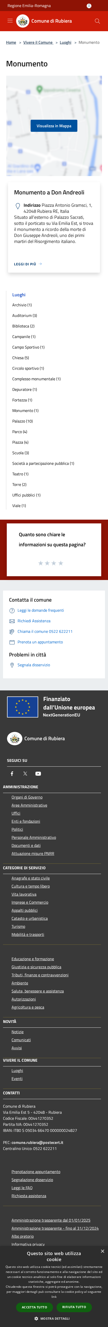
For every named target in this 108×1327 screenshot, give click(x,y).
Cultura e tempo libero (31, 886)
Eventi (17, 1078)
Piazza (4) (20, 442)
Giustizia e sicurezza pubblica (36, 967)
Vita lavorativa (24, 894)
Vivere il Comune (38, 42)
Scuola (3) (20, 453)
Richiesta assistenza (29, 1196)
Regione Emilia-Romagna (29, 6)
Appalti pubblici (25, 910)
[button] (54, 1318)
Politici (17, 829)
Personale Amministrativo (34, 837)
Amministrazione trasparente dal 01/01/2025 (51, 1220)
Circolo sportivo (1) (28, 368)
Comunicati (21, 1040)
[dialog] (54, 1286)
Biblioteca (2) (23, 326)
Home (11, 42)
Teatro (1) (20, 474)
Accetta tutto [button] (34, 1307)
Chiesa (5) (20, 358)
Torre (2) (19, 484)
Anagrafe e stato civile (31, 878)
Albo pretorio (23, 1236)
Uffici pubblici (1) (26, 495)
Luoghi (65, 42)
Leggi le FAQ (22, 1188)
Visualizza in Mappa (54, 126)
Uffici (16, 813)
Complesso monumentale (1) (36, 379)
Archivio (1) (22, 305)
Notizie (18, 1032)
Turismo (18, 926)
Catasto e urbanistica (30, 918)
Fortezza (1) (22, 400)
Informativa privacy (28, 1244)
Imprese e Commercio (30, 902)
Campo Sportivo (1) (28, 347)
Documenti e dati (26, 845)
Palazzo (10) (22, 421)
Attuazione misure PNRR (33, 853)
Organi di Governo (27, 797)
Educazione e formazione (33, 959)
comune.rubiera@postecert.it (37, 1142)
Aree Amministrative (29, 805)
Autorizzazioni (24, 999)
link (54, 1297)
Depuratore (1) (24, 389)
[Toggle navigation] (10, 21)
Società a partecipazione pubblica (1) (43, 463)
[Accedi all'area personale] (89, 6)
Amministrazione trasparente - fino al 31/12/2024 (55, 1228)
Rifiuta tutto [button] (74, 1307)
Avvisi (17, 1048)
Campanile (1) (23, 337)
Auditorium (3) (24, 315)
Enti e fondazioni (26, 821)
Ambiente (20, 983)
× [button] (102, 1251)
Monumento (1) (25, 410)
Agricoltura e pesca (28, 1007)
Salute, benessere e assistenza (38, 991)
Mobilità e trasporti (28, 934)
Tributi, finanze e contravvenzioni (40, 975)
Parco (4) (19, 432)
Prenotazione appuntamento (36, 1172)
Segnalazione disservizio (32, 1180)
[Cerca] (97, 21)
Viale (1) (19, 506)
